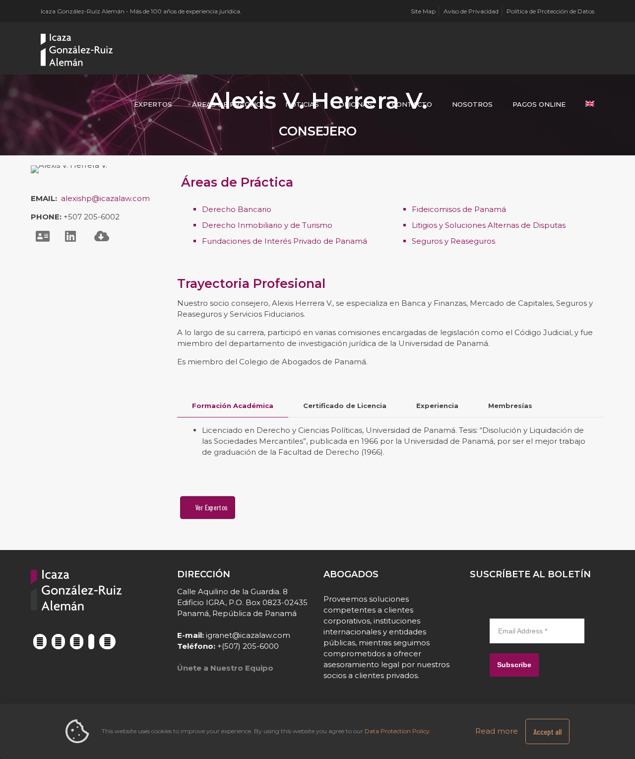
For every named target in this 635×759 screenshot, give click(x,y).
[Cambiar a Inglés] (589, 104)
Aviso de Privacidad (471, 11)
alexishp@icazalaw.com (105, 198)
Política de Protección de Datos (550, 11)
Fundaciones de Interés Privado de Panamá (284, 241)
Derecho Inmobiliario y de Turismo (267, 225)
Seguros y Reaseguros (453, 241)
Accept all (547, 731)
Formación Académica (232, 406)
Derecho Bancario (236, 209)
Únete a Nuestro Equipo (225, 668)
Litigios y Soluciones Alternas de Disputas (489, 225)
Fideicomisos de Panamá (459, 209)
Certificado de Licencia (344, 406)
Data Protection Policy (397, 731)
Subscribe (514, 665)
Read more (496, 731)
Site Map (423, 11)
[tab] (232, 406)
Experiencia (437, 406)
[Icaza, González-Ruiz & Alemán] (77, 49)
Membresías (510, 406)
